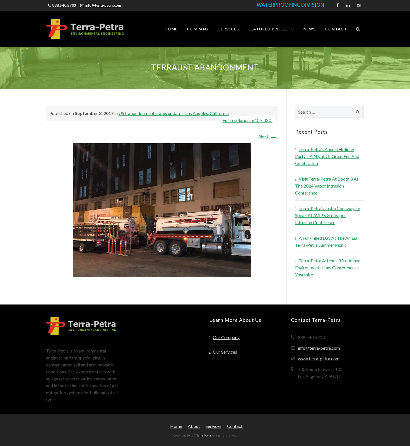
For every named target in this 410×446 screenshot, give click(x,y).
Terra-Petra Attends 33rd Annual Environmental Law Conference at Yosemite (328, 267)
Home (171, 29)
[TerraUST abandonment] (162, 209)
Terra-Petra (204, 435)
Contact (336, 29)
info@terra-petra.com (103, 5)
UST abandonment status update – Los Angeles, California (174, 113)
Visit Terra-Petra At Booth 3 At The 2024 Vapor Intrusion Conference (326, 185)
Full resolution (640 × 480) (247, 120)
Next (268, 136)
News (309, 29)
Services (228, 29)
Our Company (226, 337)
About (194, 426)
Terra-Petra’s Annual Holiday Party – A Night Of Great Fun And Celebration (327, 156)
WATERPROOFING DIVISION (290, 5)
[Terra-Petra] (85, 29)
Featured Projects (271, 29)
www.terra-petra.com (318, 358)
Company (198, 29)
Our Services (225, 351)
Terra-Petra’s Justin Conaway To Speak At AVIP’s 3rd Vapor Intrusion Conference (327, 215)
